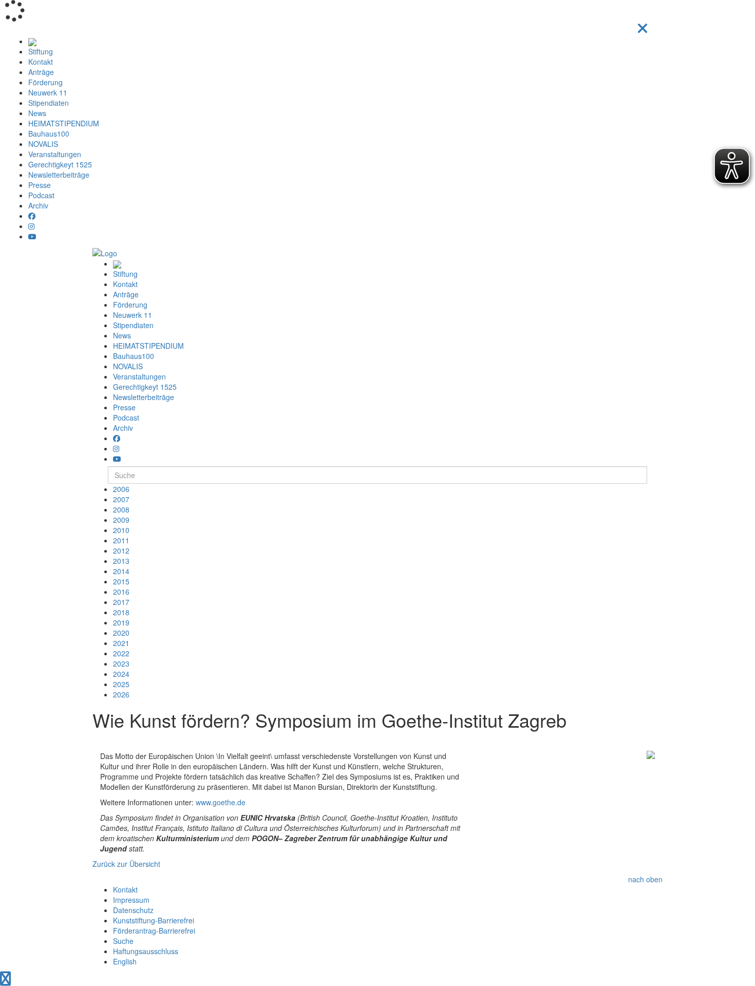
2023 (121, 663)
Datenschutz (133, 910)
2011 (121, 540)
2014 (121, 571)
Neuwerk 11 (47, 92)
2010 (121, 530)
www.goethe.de (221, 802)
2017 (121, 602)
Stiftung (40, 51)
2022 (121, 653)
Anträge (41, 72)
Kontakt (40, 61)
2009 (121, 520)
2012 (121, 550)
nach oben (645, 879)
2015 (121, 581)
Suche (123, 941)
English (125, 961)
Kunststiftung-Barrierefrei (153, 920)
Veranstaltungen (54, 154)
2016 (121, 591)
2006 (121, 489)
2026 (121, 694)
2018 (121, 612)
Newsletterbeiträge (58, 174)
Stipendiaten (48, 103)
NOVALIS (43, 144)
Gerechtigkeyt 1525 (60, 164)
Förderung (45, 82)
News (37, 113)
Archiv (38, 205)
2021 (121, 643)
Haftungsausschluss (145, 951)
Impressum (131, 900)
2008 (121, 509)
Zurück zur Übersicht (126, 864)
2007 (121, 499)
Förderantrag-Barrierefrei (154, 930)
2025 (121, 684)
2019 (121, 622)
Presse (39, 185)
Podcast (41, 195)
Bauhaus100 (48, 133)
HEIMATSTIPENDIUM (63, 123)
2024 (121, 674)
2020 (121, 633)
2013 (121, 561)
